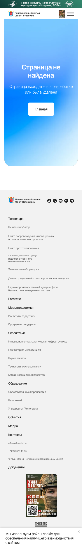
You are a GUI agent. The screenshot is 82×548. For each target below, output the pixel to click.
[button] (62, 14)
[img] (11, 200)
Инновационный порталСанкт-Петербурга (27, 14)
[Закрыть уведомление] (79, 531)
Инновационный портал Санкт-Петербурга (27, 200)
